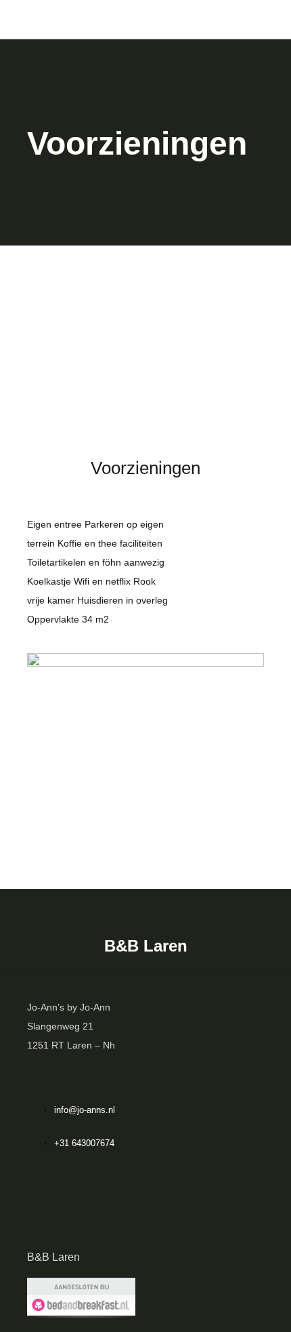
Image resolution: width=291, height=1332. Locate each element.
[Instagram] (145, 1214)
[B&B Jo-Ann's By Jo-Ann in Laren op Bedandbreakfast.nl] (81, 1297)
